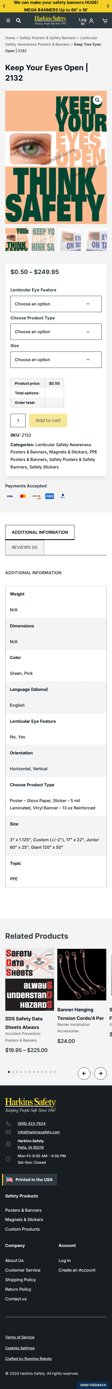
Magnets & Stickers (68, 451)
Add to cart (48, 420)
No (13, 736)
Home (10, 38)
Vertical (40, 768)
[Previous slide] (84, 1073)
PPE (14, 878)
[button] (4, 6)
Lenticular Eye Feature (33, 289)
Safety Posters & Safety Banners (48, 38)
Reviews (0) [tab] (25, 547)
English (17, 705)
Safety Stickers (44, 466)
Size (14, 345)
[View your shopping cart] (104, 21)
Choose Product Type (32, 317)
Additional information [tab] (40, 532)
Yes (21, 736)
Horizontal (20, 768)
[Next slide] (100, 1073)
